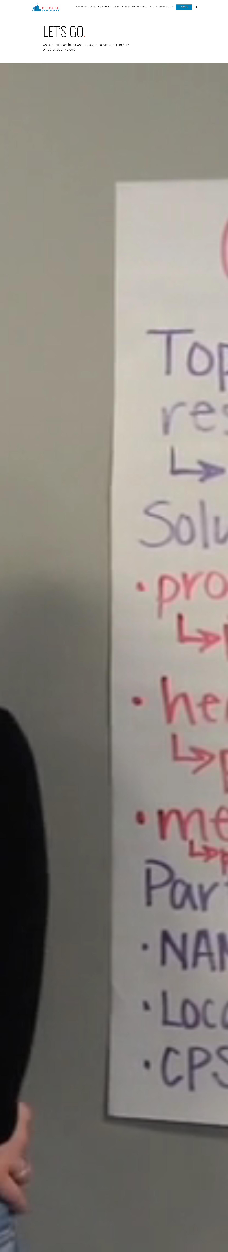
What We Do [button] (81, 7)
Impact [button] (92, 7)
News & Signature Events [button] (134, 7)
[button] (196, 7)
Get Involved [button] (104, 7)
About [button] (116, 7)
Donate (184, 7)
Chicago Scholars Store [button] (161, 7)
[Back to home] (46, 7)
